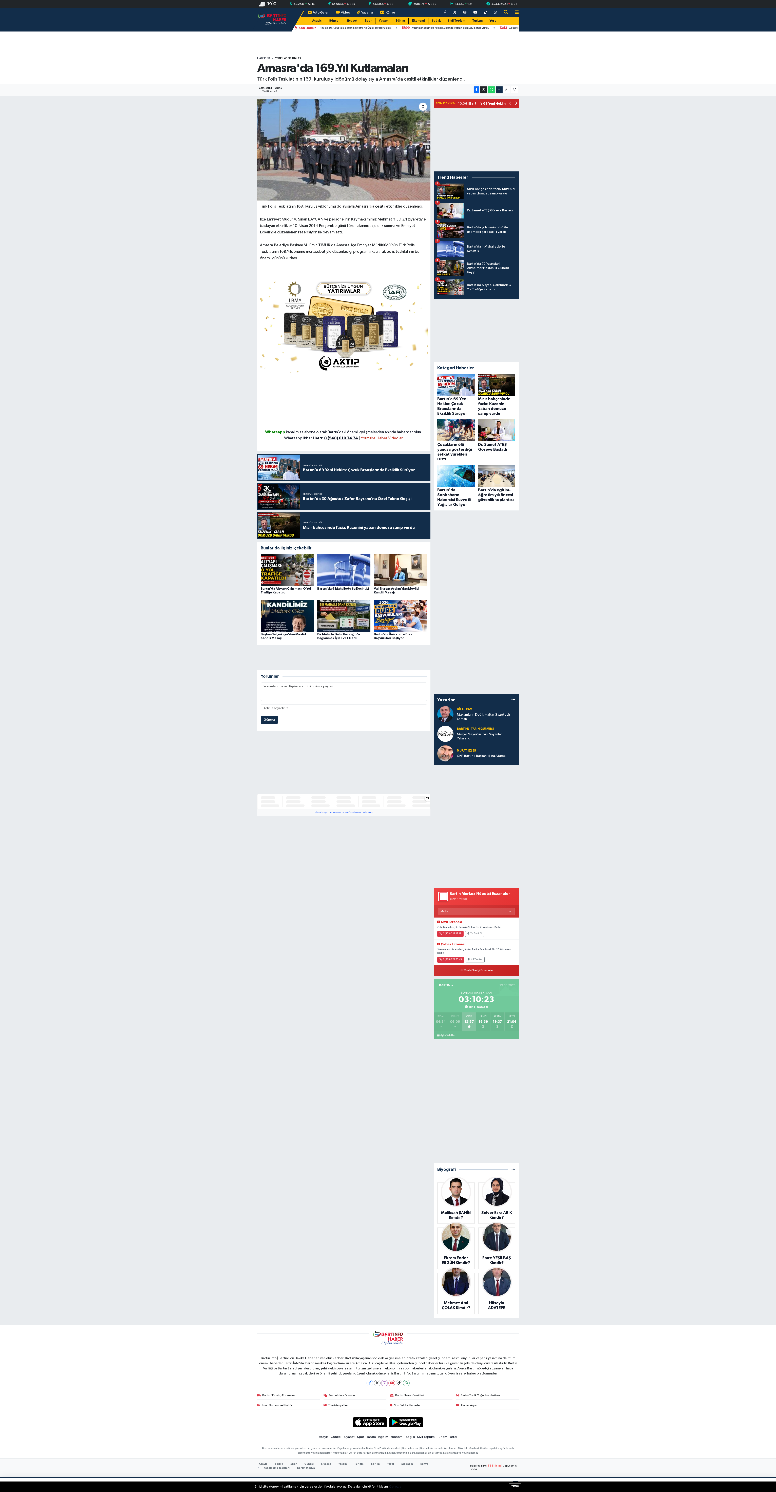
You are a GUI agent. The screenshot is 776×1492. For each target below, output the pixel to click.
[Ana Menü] (515, 12)
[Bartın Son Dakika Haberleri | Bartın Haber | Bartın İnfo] (272, 19)
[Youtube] (391, 1383)
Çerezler (396, 1486)
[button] (510, 103)
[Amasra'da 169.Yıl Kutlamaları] (343, 150)
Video (345, 12)
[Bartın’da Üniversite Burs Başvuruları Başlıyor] (400, 615)
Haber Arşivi (469, 1405)
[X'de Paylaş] (483, 89)
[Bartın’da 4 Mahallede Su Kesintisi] (343, 570)
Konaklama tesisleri (276, 1468)
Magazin (407, 1464)
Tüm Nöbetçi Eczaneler (478, 970)
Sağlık (436, 20)
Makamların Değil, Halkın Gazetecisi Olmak (484, 717)
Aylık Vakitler (447, 1035)
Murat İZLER (466, 750)
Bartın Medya (306, 1468)
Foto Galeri (320, 12)
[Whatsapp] (406, 1383)
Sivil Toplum (456, 20)
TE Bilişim (494, 1466)
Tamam (515, 1486)
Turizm (477, 20)
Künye (390, 12)
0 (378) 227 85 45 (452, 959)
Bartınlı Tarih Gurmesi (475, 728)
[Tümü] (513, 700)
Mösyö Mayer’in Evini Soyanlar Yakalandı (479, 736)
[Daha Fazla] (499, 89)
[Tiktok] (399, 1383)
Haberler (263, 58)
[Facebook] (370, 1383)
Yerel (493, 20)
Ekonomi (418, 20)
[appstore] (370, 1422)
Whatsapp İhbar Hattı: (321, 438)
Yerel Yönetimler (288, 58)
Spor (368, 20)
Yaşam (383, 20)
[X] (377, 1383)
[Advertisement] (344, 401)
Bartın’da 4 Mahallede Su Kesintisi (343, 588)
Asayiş (317, 20)
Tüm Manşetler (338, 1405)
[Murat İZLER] (445, 753)
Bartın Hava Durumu (342, 1395)
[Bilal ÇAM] (445, 714)
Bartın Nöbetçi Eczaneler (278, 1395)
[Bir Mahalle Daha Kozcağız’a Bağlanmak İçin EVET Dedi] (343, 615)
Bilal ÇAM (464, 709)
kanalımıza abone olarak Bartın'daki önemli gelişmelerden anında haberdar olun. (354, 432)
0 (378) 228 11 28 (452, 933)
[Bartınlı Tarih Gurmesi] (445, 733)
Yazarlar (367, 12)
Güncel (334, 20)
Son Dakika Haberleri (407, 1405)
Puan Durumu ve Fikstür (277, 1405)
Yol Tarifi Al (476, 933)
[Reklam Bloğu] (344, 325)
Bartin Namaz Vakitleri (409, 1395)
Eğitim (400, 20)
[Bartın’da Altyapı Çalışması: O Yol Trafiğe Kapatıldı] (287, 570)
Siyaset (351, 20)
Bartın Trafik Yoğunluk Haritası (480, 1395)
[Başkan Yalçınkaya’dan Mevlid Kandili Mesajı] (287, 615)
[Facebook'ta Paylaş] (476, 89)
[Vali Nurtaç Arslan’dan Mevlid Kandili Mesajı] (400, 570)
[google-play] (406, 1422)
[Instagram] (384, 1383)
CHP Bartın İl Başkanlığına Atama (481, 756)
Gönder (269, 719)
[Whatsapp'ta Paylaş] (491, 89)
